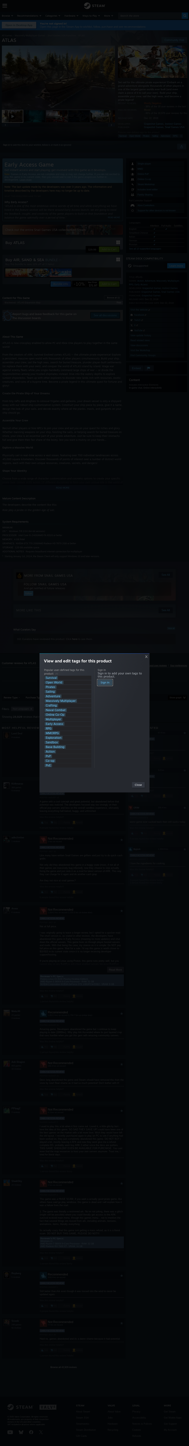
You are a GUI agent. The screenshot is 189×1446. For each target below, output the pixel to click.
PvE (48, 765)
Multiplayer (53, 719)
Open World (54, 682)
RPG (48, 728)
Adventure (53, 696)
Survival (51, 678)
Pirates (50, 687)
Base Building (55, 747)
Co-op (50, 761)
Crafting (51, 705)
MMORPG (52, 733)
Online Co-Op (55, 714)
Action (50, 751)
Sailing (50, 691)
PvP (48, 756)
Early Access (54, 724)
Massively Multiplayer (61, 701)
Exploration (53, 738)
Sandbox (52, 742)
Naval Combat (56, 710)
